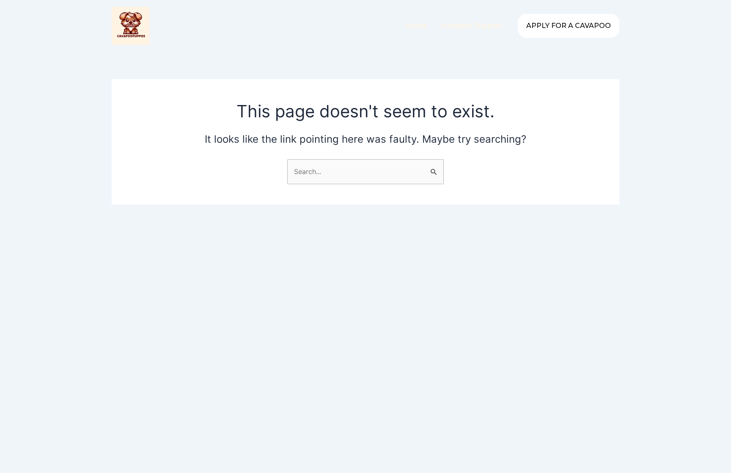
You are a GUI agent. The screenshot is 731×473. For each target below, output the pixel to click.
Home (416, 26)
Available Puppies (472, 26)
